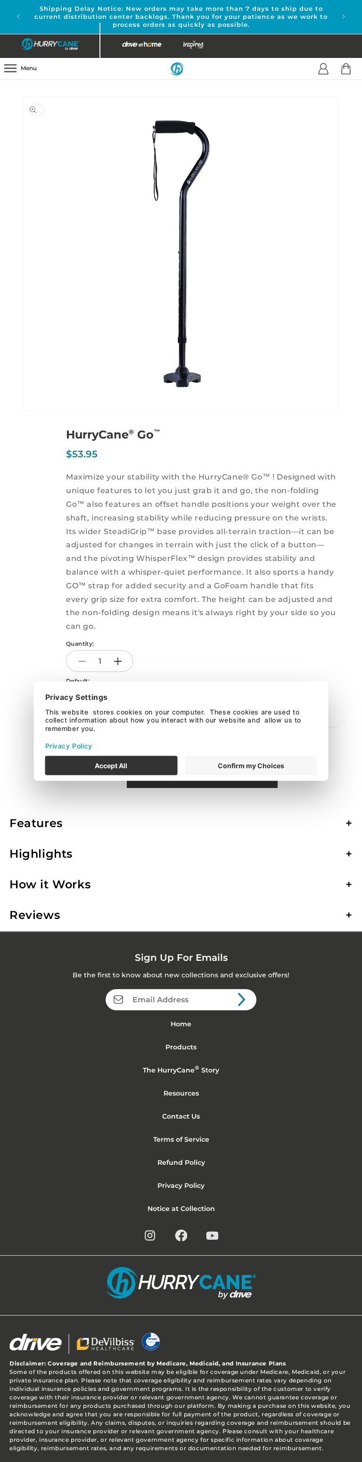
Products (181, 1047)
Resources (181, 1093)
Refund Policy (181, 1162)
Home (181, 1024)
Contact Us (181, 1116)
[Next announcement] (343, 16)
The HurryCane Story (181, 1069)
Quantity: (80, 644)
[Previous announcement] (18, 16)
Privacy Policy (181, 1185)
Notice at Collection (181, 1208)
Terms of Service (181, 1139)
